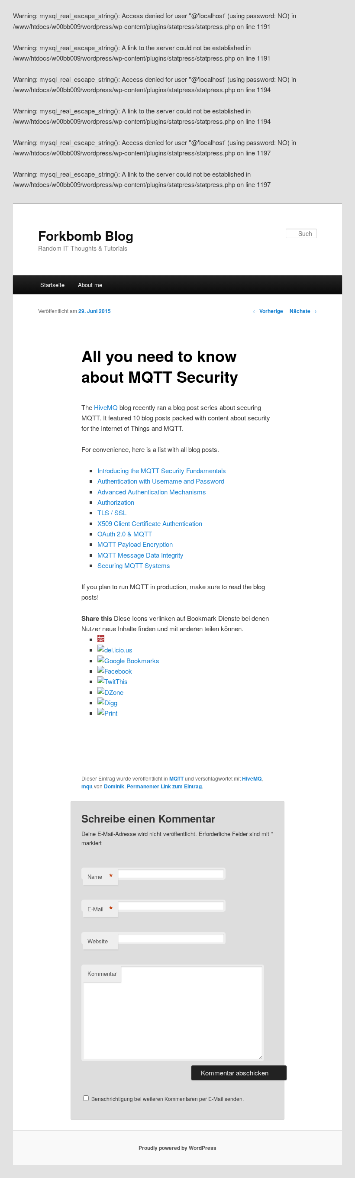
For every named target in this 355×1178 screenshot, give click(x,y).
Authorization (115, 502)
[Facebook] (114, 670)
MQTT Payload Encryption (135, 544)
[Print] (107, 712)
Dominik (114, 786)
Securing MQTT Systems (133, 565)
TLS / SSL (111, 512)
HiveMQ (106, 407)
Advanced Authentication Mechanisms (151, 491)
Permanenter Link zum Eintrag (164, 786)
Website (97, 941)
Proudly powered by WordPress (177, 1148)
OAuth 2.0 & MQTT (124, 533)
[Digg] (107, 702)
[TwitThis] (112, 681)
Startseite (52, 285)
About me (90, 285)
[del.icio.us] (114, 649)
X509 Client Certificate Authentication (149, 523)
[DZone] (110, 692)
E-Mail (100, 909)
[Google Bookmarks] (128, 660)
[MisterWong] (100, 639)
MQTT (176, 778)
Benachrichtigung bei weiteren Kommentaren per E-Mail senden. (167, 1098)
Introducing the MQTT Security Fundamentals (161, 470)
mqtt (87, 786)
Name (100, 877)
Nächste (303, 311)
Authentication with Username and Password (160, 480)
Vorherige (268, 311)
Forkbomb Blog (85, 235)
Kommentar (101, 973)
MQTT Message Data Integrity (140, 554)
